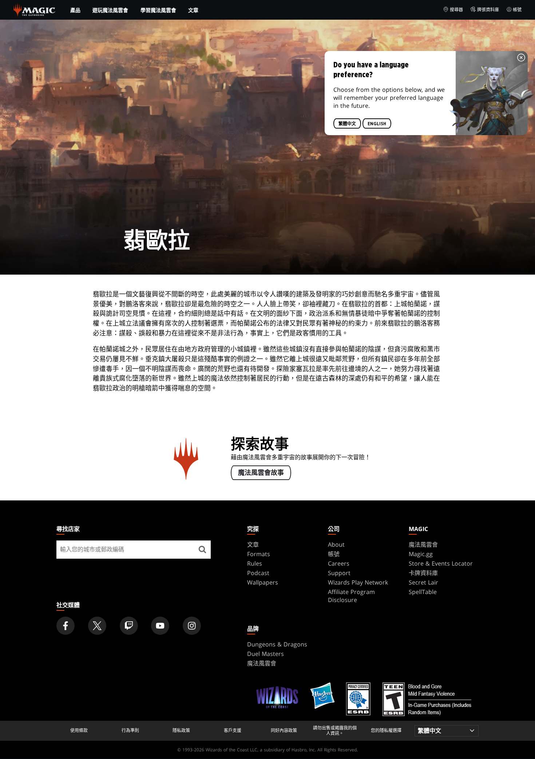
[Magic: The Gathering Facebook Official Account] (65, 626)
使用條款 (79, 730)
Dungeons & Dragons (277, 644)
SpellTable (423, 592)
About (336, 544)
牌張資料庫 (488, 10)
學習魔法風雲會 (158, 10)
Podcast (258, 573)
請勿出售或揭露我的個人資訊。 (335, 730)
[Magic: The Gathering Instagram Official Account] (192, 626)
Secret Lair (423, 582)
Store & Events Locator (441, 563)
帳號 (517, 10)
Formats (258, 554)
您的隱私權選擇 (386, 730)
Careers (338, 563)
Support (339, 573)
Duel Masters (265, 654)
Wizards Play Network (358, 582)
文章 (193, 10)
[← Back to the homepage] (34, 9)
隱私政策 (181, 730)
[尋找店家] (202, 549)
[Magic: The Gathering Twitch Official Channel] (129, 626)
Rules (254, 563)
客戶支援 (232, 730)
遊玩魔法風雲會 (110, 10)
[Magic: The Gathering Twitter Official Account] (97, 626)
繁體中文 (347, 124)
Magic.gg (421, 554)
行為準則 (130, 730)
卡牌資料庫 (423, 573)
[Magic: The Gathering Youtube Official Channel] (160, 626)
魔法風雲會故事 (261, 473)
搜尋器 (456, 10)
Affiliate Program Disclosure (351, 596)
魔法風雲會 (423, 544)
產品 (75, 10)
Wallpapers (262, 582)
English (377, 124)
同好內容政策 (284, 730)
